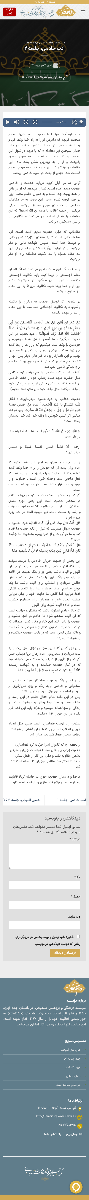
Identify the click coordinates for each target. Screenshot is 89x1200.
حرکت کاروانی (31, 43)
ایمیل (75, 896)
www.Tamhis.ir (67, 1116)
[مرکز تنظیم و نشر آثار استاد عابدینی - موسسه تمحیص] (48, 11)
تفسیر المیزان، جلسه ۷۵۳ (22, 800)
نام (77, 877)
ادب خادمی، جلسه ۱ (71, 800)
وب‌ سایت (74, 917)
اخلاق (43, 43)
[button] (83, 11)
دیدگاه (75, 839)
